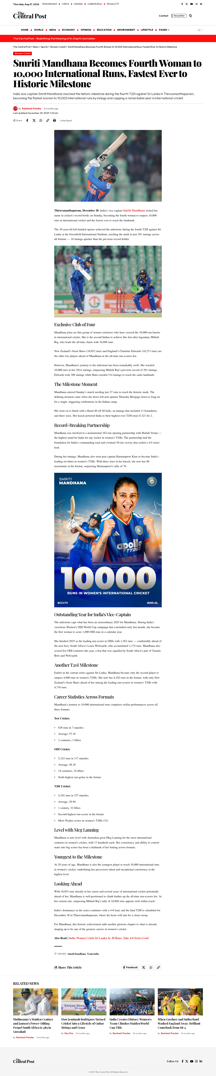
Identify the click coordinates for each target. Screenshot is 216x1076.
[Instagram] (196, 4)
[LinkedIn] (201, 4)
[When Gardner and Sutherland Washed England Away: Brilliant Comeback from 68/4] (180, 1001)
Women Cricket (22, 53)
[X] (186, 4)
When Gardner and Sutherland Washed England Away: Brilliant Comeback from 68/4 (179, 1023)
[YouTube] (192, 4)
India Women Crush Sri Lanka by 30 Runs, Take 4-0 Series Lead (108, 938)
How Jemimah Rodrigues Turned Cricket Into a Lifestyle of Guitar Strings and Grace (83, 1023)
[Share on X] (34, 120)
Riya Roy (69, 1033)
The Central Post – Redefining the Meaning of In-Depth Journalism (54, 38)
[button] (190, 15)
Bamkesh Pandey (31, 108)
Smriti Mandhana (134, 210)
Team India (93, 953)
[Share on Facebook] (27, 120)
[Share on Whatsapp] (41, 120)
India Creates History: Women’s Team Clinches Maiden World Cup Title (130, 1023)
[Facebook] (182, 4)
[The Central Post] (23, 1061)
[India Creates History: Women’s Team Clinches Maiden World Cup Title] (132, 1001)
